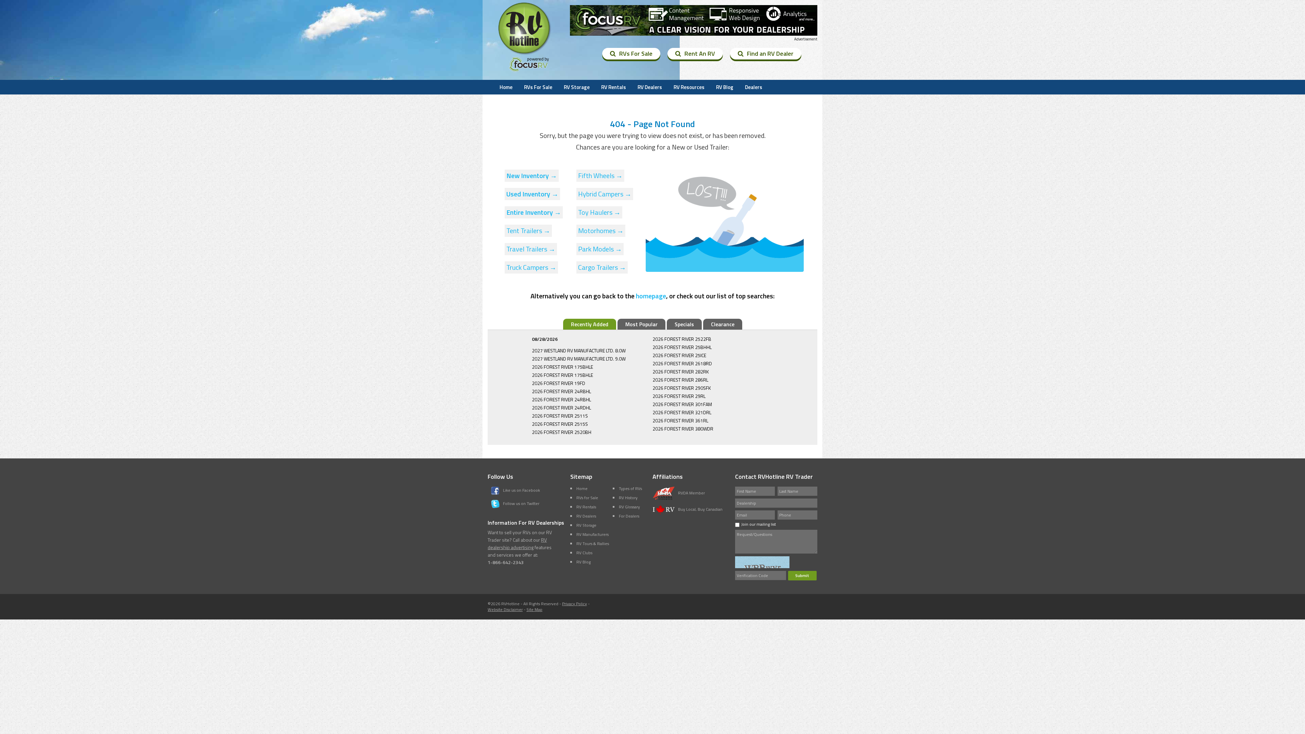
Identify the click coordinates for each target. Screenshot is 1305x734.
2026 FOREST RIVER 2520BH (561, 432)
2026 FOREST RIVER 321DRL (681, 412)
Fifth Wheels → (600, 175)
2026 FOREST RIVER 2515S (560, 423)
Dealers (753, 87)
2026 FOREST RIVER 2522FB (681, 339)
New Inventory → (531, 175)
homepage (651, 296)
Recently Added (589, 324)
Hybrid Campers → (604, 194)
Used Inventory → (532, 194)
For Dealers (629, 516)
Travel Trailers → (530, 249)
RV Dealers (650, 87)
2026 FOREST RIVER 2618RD (682, 363)
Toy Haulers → (599, 212)
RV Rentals (613, 87)
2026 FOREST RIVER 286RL (680, 379)
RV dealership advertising (517, 543)
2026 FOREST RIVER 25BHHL (682, 347)
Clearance (722, 324)
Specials (684, 324)
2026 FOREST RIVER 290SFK (681, 387)
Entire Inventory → (533, 212)
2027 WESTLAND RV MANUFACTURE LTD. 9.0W (579, 358)
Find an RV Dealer (770, 53)
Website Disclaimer (505, 609)
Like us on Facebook (521, 490)
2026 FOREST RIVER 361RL (680, 420)
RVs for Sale (587, 497)
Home (506, 87)
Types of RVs (630, 488)
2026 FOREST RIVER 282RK (680, 371)
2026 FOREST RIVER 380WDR (682, 428)
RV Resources (689, 87)
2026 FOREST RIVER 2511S (560, 415)
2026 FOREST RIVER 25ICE (679, 355)
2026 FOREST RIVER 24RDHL (561, 407)
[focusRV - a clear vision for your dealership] (693, 20)
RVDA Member (691, 493)
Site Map (534, 609)
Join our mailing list (758, 524)
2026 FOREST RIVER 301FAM (682, 404)
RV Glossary (629, 507)
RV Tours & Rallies (592, 543)
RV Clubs (584, 552)
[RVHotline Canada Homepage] (525, 54)
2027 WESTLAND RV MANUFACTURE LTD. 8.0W (579, 350)
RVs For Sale (635, 53)
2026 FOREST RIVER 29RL (679, 396)
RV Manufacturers (592, 534)
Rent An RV (699, 53)
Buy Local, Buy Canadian (700, 509)
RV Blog (724, 87)
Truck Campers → (531, 267)
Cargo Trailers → (602, 267)
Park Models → (600, 249)
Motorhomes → (601, 230)
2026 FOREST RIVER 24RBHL (561, 391)
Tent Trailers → (528, 230)
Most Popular (641, 324)
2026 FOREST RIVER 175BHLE (562, 366)
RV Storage (577, 87)
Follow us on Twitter (521, 503)
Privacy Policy (574, 603)
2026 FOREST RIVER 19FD (558, 383)
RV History (628, 497)
